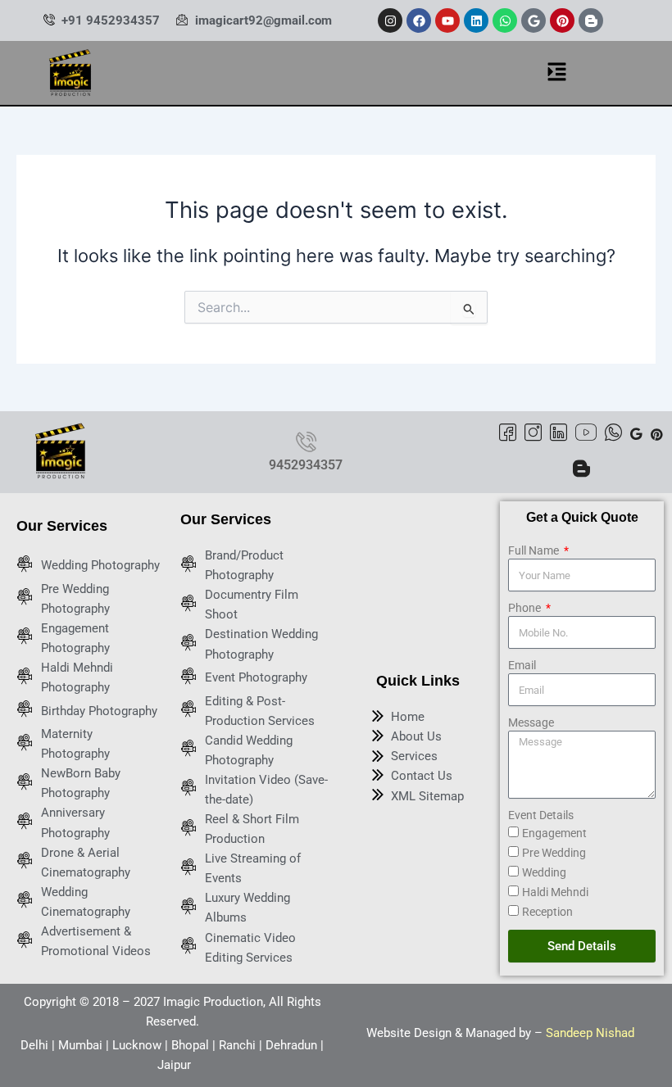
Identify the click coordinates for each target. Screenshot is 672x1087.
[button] (557, 72)
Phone (525, 607)
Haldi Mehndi (555, 892)
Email (522, 665)
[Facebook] (507, 434)
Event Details (541, 815)
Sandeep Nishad (590, 1033)
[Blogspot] (581, 470)
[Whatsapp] (613, 434)
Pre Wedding (554, 852)
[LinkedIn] (558, 434)
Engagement (554, 833)
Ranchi (237, 1045)
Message (531, 722)
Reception (547, 911)
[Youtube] (586, 434)
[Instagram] (533, 434)
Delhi (34, 1045)
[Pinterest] (657, 433)
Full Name (534, 550)
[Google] (636, 433)
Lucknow (136, 1045)
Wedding (544, 872)
